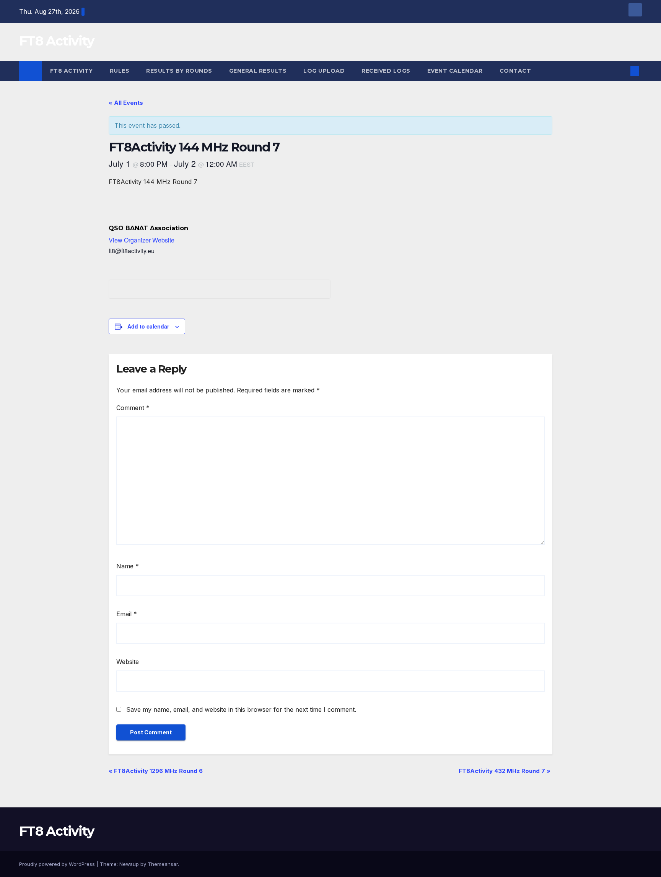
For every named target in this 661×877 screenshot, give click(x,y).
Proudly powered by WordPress (57, 864)
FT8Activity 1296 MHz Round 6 (156, 770)
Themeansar (163, 864)
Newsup (129, 864)
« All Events (126, 102)
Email (126, 614)
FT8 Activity (56, 41)
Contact (515, 70)
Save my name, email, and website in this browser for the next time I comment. (241, 709)
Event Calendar (455, 70)
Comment (133, 408)
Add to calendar (148, 326)
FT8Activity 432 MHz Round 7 (504, 770)
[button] (622, 71)
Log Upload (324, 70)
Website (127, 661)
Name (127, 566)
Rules (120, 70)
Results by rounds (179, 70)
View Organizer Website (141, 240)
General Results (258, 70)
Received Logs (385, 70)
